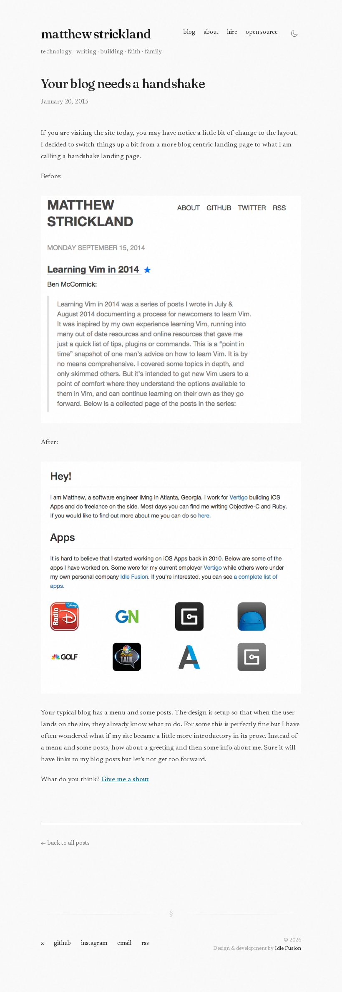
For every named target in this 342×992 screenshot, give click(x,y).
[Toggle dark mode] (294, 33)
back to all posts (65, 843)
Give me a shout (125, 779)
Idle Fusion (288, 948)
